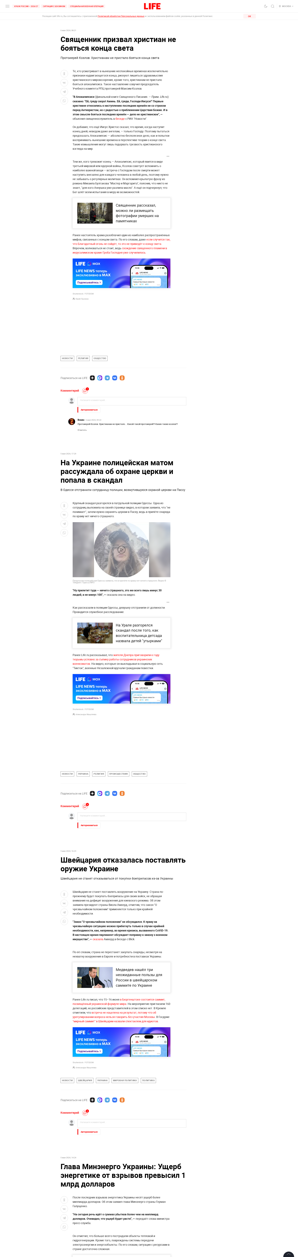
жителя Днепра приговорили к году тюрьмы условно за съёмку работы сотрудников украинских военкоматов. (116, 659)
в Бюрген (126, 999)
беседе (120, 118)
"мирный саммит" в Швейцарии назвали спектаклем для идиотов (115, 1021)
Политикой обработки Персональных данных (121, 16)
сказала (98, 939)
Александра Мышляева (86, 714)
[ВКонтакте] (115, 378)
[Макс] (100, 378)
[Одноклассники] (122, 378)
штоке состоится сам (146, 999)
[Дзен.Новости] (92, 378)
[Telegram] (107, 378)
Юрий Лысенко (82, 299)
